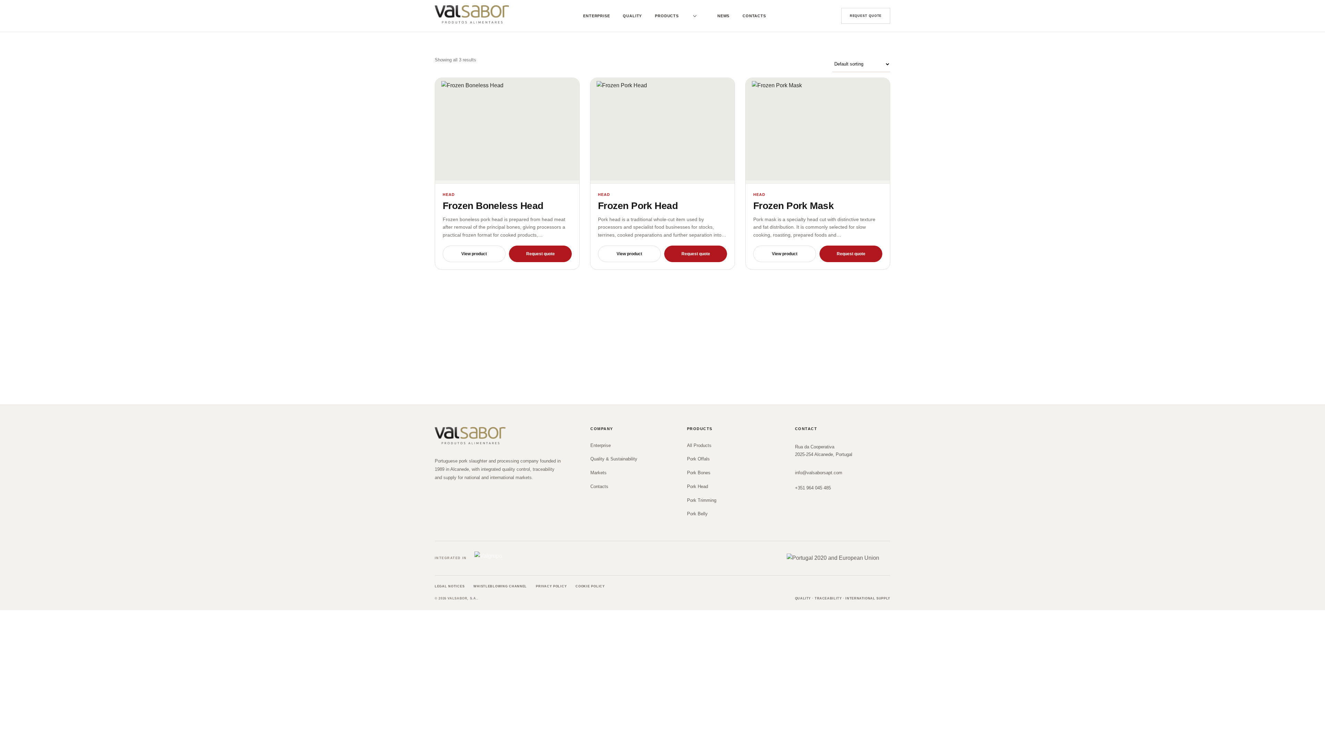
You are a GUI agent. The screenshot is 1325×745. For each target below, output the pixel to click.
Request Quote (866, 16)
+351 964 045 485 (813, 487)
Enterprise (596, 16)
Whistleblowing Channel (500, 586)
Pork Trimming (701, 500)
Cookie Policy (590, 586)
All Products (699, 445)
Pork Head (697, 486)
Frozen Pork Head (638, 205)
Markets (598, 472)
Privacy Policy (551, 586)
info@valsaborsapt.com (818, 472)
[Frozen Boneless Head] (507, 131)
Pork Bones (698, 472)
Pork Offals (698, 458)
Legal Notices (449, 586)
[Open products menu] (693, 16)
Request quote (540, 253)
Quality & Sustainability (613, 458)
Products (667, 16)
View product (474, 253)
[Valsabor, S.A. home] (472, 14)
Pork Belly (697, 513)
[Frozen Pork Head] (662, 131)
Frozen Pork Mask (793, 205)
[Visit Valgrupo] (502, 558)
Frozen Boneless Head (493, 205)
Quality (632, 16)
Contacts (754, 16)
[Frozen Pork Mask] (818, 131)
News (723, 16)
